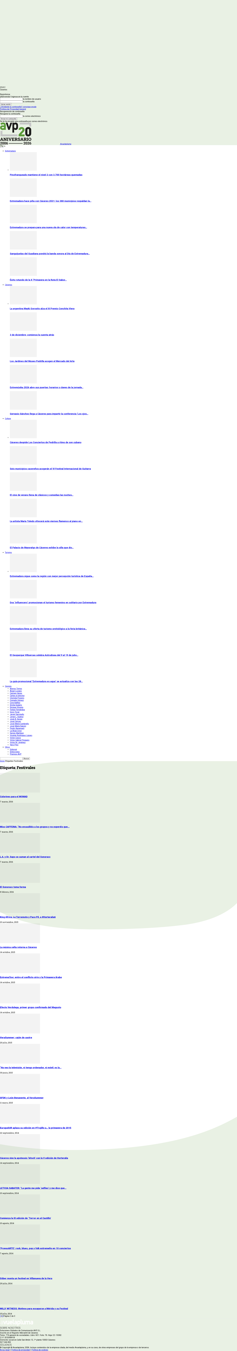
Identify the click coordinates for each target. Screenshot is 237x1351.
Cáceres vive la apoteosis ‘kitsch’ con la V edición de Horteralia (34, 1158)
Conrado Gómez (17, 700)
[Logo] (2, 146)
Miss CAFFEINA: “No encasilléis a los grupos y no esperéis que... (34, 826)
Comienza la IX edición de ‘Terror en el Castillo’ (25, 1218)
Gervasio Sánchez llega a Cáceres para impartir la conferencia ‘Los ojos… (49, 413)
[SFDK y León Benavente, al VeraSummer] (20, 1093)
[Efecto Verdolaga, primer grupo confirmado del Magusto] (20, 1002)
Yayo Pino (14, 745)
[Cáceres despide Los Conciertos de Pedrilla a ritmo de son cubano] (23, 437)
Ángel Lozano (16, 691)
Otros (7, 747)
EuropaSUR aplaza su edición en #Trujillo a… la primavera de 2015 (35, 1128)
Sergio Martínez (17, 733)
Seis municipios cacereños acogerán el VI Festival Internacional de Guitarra (50, 468)
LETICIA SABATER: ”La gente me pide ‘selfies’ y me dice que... (33, 1188)
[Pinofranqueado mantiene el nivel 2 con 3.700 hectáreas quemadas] (23, 170)
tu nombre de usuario (32, 99)
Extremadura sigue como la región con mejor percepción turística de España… (52, 576)
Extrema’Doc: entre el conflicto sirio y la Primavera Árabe (31, 977)
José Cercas (15, 721)
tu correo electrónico (32, 116)
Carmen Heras (16, 693)
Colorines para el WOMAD (14, 796)
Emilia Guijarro (16, 705)
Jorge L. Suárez (16, 717)
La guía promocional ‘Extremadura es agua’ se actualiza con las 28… (46, 681)
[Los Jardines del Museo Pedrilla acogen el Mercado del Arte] (23, 356)
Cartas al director (17, 695)
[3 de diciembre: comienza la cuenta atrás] (23, 330)
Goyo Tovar (15, 712)
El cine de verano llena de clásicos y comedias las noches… (41, 495)
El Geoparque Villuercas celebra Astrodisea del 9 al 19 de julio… (44, 655)
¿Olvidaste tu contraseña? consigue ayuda (18, 107)
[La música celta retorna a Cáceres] (20, 942)
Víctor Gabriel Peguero (19, 740)
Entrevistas (15, 752)
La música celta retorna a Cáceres (18, 947)
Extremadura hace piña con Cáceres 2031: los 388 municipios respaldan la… (50, 201)
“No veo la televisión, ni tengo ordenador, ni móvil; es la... (30, 1067)
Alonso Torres (16, 688)
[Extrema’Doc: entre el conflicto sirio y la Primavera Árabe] (20, 972)
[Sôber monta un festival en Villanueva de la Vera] (20, 1274)
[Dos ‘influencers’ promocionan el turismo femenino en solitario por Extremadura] (23, 598)
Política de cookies (39, 1350)
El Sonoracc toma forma (13, 887)
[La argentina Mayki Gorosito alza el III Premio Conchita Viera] (23, 304)
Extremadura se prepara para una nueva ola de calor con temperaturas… (48, 227)
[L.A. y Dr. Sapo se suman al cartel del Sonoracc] (20, 852)
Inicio (2, 761)
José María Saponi (18, 726)
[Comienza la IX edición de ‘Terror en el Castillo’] (20, 1213)
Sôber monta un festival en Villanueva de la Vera (26, 1278)
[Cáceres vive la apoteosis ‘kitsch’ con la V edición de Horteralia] (20, 1153)
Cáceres (8, 285)
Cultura (8, 418)
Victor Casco (15, 738)
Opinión (8, 686)
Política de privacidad (20, 1350)
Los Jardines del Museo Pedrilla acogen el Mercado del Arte (42, 361)
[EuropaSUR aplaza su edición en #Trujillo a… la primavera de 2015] (20, 1123)
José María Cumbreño (19, 724)
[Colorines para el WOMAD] (20, 792)
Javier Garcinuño (17, 714)
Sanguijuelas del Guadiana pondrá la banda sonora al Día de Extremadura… (50, 253)
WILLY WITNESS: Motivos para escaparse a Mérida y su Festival (34, 1308)
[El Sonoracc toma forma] (20, 882)
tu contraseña (28, 101)
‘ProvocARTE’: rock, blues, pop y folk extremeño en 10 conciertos (35, 1248)
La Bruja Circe (16, 731)
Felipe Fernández (17, 710)
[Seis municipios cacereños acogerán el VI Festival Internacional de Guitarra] (23, 464)
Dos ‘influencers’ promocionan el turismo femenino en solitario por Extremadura (53, 602)
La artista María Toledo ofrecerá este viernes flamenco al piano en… (46, 521)
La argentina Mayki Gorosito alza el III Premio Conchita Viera (42, 308)
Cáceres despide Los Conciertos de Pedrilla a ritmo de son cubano (45, 442)
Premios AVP (15, 754)
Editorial (13, 749)
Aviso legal (5, 1350)
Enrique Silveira (16, 707)
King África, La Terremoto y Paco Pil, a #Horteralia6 (28, 917)
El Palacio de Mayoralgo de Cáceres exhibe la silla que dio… (42, 547)
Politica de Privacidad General (13, 109)
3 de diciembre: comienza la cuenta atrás (32, 334)
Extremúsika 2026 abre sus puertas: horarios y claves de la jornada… (46, 387)
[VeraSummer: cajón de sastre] (20, 1033)
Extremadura (10, 151)
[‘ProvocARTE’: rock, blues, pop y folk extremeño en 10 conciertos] (20, 1243)
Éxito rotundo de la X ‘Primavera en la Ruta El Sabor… (38, 280)
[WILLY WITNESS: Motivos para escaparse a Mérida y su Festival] (20, 1304)
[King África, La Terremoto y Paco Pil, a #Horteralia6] (20, 912)
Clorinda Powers (17, 698)
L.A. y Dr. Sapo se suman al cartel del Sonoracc (25, 856)
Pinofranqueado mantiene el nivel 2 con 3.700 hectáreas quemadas (46, 174)
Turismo (8, 552)
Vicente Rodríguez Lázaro (21, 735)
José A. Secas (16, 719)
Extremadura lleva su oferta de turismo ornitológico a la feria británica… (48, 628)
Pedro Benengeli (17, 728)
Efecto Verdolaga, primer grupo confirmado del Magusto (30, 1007)
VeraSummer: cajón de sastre (16, 1037)
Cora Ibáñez (15, 702)
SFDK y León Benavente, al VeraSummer (22, 1097)
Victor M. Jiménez (18, 742)
